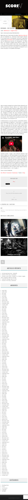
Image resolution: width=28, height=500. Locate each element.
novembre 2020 (5, 387)
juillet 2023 (4, 342)
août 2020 (4, 392)
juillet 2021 (4, 376)
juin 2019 (4, 412)
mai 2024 (4, 327)
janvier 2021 (4, 385)
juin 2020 (4, 395)
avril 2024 (4, 329)
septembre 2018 (5, 425)
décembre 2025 (5, 302)
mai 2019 (4, 413)
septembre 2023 (5, 339)
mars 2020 (4, 399)
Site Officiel (3, 172)
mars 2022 (4, 365)
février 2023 (4, 349)
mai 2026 (4, 294)
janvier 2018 (4, 436)
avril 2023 (4, 346)
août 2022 (4, 357)
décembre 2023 (5, 334)
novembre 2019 (5, 405)
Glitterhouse (6, 30)
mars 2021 (4, 382)
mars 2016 (4, 468)
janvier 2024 (4, 333)
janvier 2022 (4, 367)
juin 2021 (4, 377)
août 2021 (4, 375)
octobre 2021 (5, 372)
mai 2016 (4, 465)
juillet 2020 (4, 393)
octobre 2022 (5, 355)
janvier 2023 (4, 350)
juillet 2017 (4, 445)
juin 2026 (4, 293)
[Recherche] (27, 14)
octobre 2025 (5, 304)
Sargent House (14, 30)
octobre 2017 (5, 440)
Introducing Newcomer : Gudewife (9, 273)
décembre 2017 (5, 438)
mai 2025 (4, 310)
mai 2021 (4, 379)
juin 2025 (4, 309)
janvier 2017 (4, 453)
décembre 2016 (5, 455)
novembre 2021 (5, 370)
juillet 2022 (4, 359)
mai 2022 (4, 362)
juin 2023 (4, 343)
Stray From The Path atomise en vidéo (14, 193)
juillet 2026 (4, 292)
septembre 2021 (5, 373)
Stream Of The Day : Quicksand (9, 280)
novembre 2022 (5, 353)
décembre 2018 (5, 420)
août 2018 (4, 426)
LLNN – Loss (14, 199)
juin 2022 (4, 360)
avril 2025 (4, 312)
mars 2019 (4, 416)
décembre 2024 (5, 317)
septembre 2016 (5, 459)
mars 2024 (4, 330)
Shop (24, 172)
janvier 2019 (4, 419)
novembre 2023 (5, 336)
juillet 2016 (4, 462)
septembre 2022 (5, 356)
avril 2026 (4, 296)
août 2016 (4, 461)
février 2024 (4, 332)
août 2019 (4, 409)
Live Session (4, 488)
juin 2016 (4, 463)
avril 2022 (4, 363)
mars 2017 (4, 451)
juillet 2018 (4, 428)
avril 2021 (4, 380)
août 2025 (4, 306)
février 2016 (4, 469)
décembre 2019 (5, 403)
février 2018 (4, 435)
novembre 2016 (5, 456)
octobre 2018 (5, 423)
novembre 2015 (5, 473)
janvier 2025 (4, 316)
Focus (3, 486)
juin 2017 (4, 446)
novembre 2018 (5, 422)
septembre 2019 (5, 408)
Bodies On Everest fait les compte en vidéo (14, 235)
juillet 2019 (4, 410)
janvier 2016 (4, 471)
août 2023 (4, 340)
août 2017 (4, 443)
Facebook (9, 172)
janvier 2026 (4, 300)
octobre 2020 (5, 389)
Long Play (4, 489)
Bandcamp (14, 172)
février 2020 (4, 400)
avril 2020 (4, 398)
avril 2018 (4, 432)
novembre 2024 (5, 319)
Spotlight (4, 491)
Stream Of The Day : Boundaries (20, 14)
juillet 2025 (4, 307)
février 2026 (4, 299)
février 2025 (4, 314)
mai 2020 (4, 396)
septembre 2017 (5, 442)
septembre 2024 (5, 322)
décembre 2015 (5, 472)
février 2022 (4, 366)
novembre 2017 (5, 439)
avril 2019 (4, 415)
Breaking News (5, 485)
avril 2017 (4, 449)
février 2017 (4, 452)
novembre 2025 (5, 303)
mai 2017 (4, 448)
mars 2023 (4, 347)
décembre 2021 (5, 369)
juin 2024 (4, 326)
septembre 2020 (5, 390)
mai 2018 (4, 430)
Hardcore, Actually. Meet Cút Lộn (9, 279)
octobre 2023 (5, 337)
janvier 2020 (4, 402)
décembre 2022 (5, 352)
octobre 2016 (5, 458)
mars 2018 (4, 433)
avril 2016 (4, 466)
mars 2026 (4, 297)
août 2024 (4, 323)
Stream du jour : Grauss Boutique (14, 254)
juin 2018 (4, 429)
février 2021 (4, 383)
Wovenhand (9, 39)
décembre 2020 (5, 386)
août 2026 (4, 290)
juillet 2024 (4, 324)
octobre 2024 (5, 320)
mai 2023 (4, 345)
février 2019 (4, 418)
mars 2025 (4, 313)
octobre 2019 (5, 406)
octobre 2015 (5, 475)
